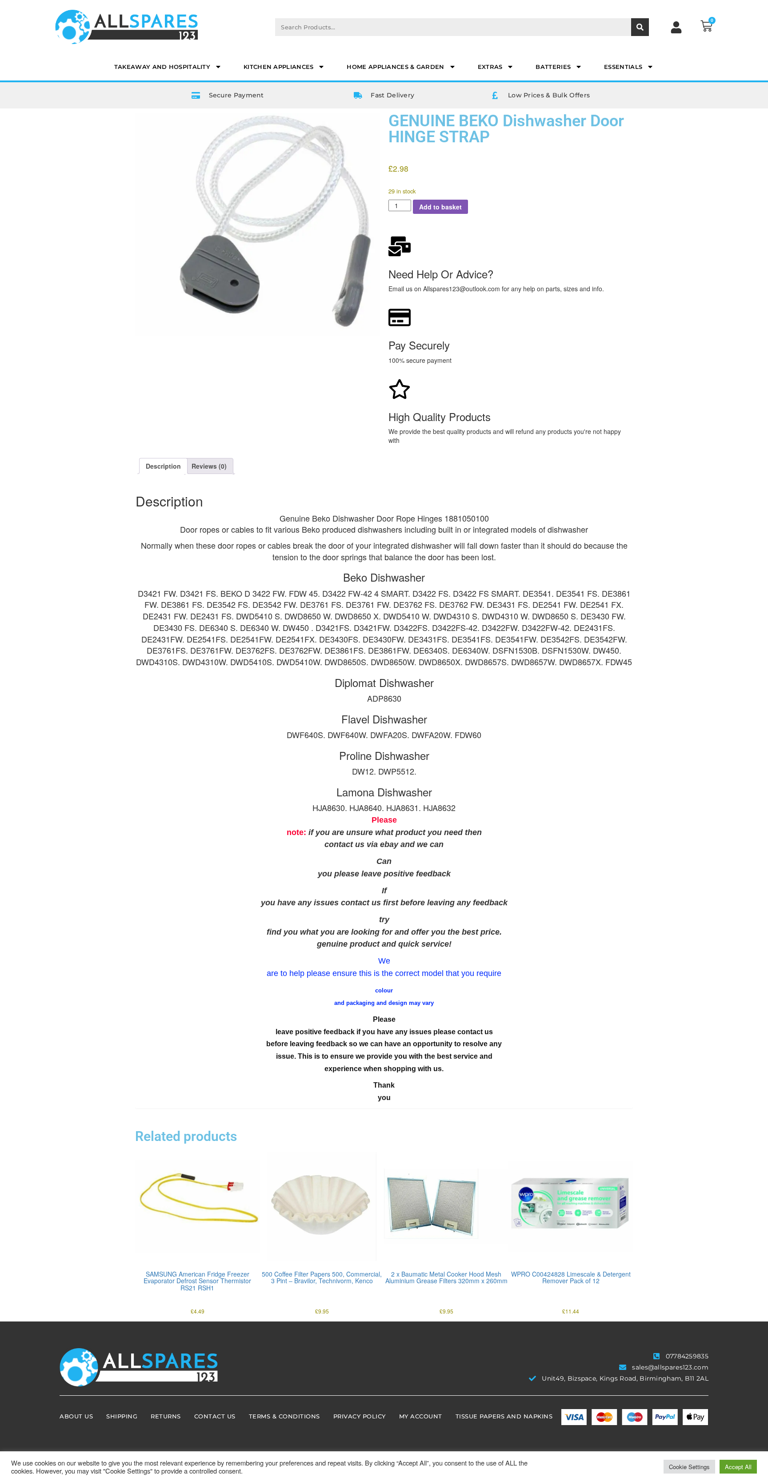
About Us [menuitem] (76, 1416)
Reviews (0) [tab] (209, 466)
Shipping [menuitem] (121, 1416)
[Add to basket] (144, 1244)
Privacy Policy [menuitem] (359, 1416)
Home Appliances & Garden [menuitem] (395, 66)
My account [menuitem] (420, 1416)
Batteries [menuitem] (553, 66)
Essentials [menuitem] (623, 66)
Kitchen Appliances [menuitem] (278, 66)
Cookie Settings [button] (689, 1466)
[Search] (640, 27)
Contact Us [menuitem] (215, 1416)
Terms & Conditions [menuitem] (284, 1416)
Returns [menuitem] (166, 1416)
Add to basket (440, 206)
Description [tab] (163, 466)
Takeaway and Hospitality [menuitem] (162, 66)
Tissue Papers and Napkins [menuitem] (504, 1416)
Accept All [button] (738, 1466)
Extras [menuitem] (490, 66)
